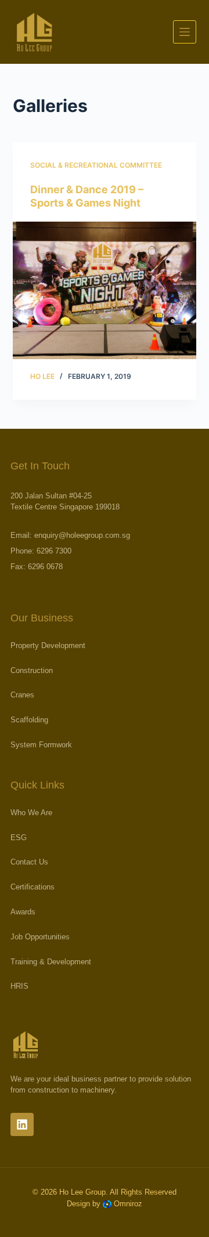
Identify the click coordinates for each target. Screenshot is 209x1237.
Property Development (47, 646)
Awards (22, 912)
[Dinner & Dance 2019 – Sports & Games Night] (105, 291)
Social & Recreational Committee (96, 165)
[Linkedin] (22, 1124)
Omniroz (128, 1203)
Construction (31, 671)
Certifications (32, 887)
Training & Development (50, 962)
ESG (18, 838)
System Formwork (41, 745)
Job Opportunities (40, 937)
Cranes (22, 695)
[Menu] (184, 32)
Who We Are (31, 813)
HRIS (19, 986)
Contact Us (29, 862)
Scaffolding (29, 720)
